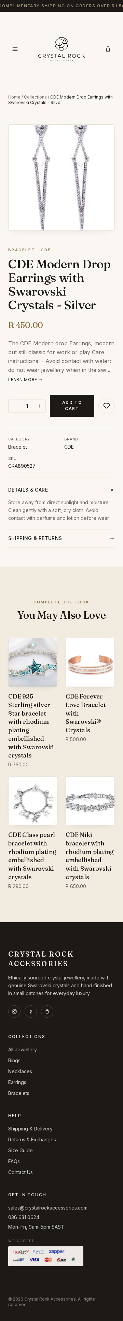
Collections (35, 97)
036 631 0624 (23, 1217)
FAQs (14, 1161)
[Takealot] (47, 1011)
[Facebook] (31, 1011)
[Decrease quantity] (15, 406)
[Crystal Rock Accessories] (61, 49)
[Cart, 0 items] (108, 49)
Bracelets (18, 1093)
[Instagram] (14, 1011)
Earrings (17, 1082)
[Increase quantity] (39, 406)
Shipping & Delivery (30, 1128)
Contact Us (20, 1172)
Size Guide (20, 1150)
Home (14, 97)
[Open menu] (15, 49)
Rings (14, 1060)
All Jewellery (22, 1049)
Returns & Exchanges (32, 1139)
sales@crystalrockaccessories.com (47, 1208)
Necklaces (20, 1071)
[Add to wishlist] (106, 406)
